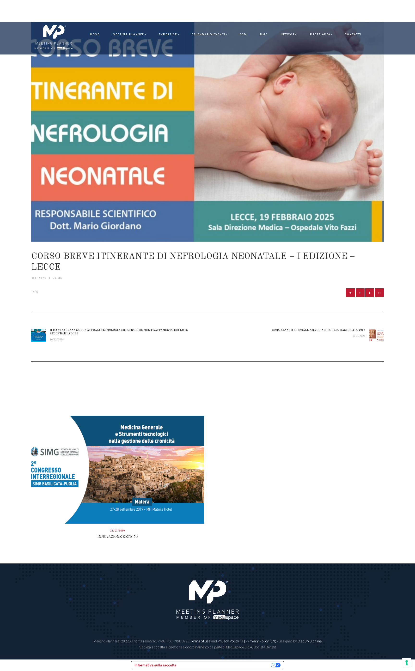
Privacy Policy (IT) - (232, 641)
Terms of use (200, 641)
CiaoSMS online (310, 641)
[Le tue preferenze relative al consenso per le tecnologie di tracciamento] (406, 662)
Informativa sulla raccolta (155, 665)
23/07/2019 (117, 530)
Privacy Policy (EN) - (263, 641)
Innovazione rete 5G (118, 536)
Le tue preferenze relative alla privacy (225, 665)
